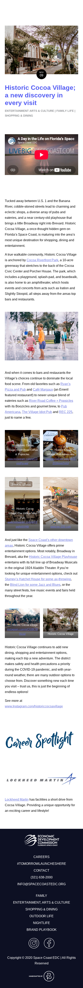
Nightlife (41, 923)
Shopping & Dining (19, 115)
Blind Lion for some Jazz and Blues (35, 584)
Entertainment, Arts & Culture (41, 902)
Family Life (65, 110)
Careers (41, 857)
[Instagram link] (34, 947)
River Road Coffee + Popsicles (51, 400)
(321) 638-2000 (42, 877)
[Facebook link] (49, 947)
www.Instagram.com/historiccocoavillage (34, 706)
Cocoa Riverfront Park (42, 260)
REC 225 (65, 412)
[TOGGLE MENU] (41, 8)
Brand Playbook (42, 929)
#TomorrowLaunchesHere (41, 863)
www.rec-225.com (60, 526)
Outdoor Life (41, 916)
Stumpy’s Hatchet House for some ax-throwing (38, 579)
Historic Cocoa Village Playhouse (53, 556)
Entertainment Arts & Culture (29, 110)
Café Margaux (43, 389)
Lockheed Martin (17, 799)
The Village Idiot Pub (37, 412)
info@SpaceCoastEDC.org (41, 884)
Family (41, 895)
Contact (41, 870)
